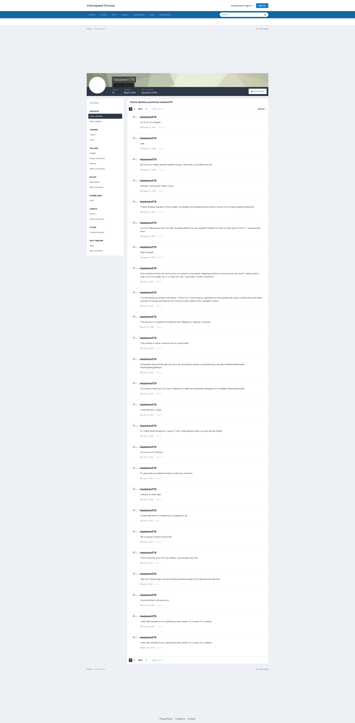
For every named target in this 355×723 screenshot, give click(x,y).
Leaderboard (138, 15)
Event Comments (97, 219)
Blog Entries (95, 182)
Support (124, 15)
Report (161, 127)
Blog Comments (96, 187)
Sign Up (262, 5)
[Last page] (146, 109)
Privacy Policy (166, 719)
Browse (92, 15)
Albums (93, 163)
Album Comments (97, 169)
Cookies (191, 719)
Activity (104, 15)
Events (92, 214)
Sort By (261, 109)
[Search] (265, 14)
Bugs (92, 245)
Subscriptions (165, 15)
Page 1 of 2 (157, 109)
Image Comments (97, 158)
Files (92, 200)
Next (140, 109)
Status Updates (252, 15)
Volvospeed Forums (101, 5)
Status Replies (96, 121)
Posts (92, 140)
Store (114, 15)
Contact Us (180, 719)
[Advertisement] (177, 53)
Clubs (151, 15)
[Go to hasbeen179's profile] (136, 118)
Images (93, 153)
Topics (93, 135)
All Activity (94, 103)
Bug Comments (96, 251)
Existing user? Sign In (241, 6)
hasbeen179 (148, 117)
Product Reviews (97, 232)
